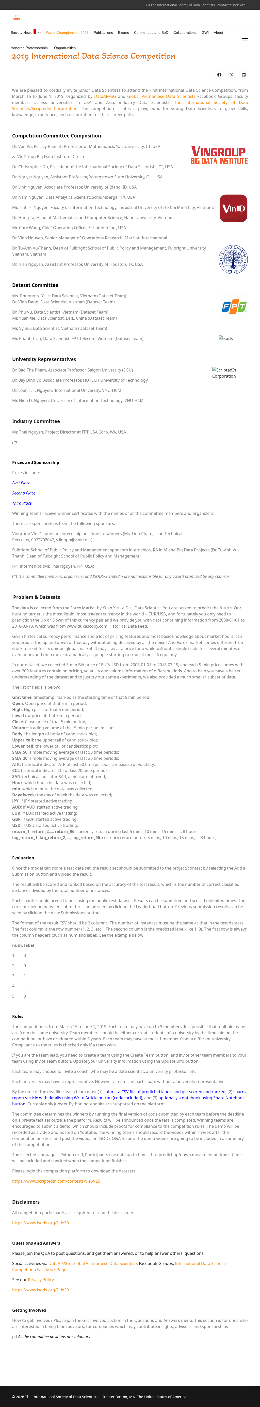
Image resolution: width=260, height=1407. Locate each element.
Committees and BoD (151, 32)
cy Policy (46, 1279)
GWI (205, 32)
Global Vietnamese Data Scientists (161, 96)
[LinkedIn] (243, 74)
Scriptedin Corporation (54, 108)
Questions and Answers (157, 1320)
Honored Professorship (29, 48)
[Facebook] (219, 74)
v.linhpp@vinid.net (73, 540)
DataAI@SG (105, 96)
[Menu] (245, 40)
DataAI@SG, (59, 1263)
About (218, 32)
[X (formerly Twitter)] (231, 74)
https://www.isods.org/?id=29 (40, 1290)
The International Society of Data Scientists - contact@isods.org (198, 5)
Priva (33, 1279)
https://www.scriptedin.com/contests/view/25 (56, 1181)
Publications (103, 32)
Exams (123, 32)
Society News (21, 32)
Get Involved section (101, 1320)
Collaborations (185, 32)
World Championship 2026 (67, 32)
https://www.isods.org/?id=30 (40, 1223)
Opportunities (65, 48)
